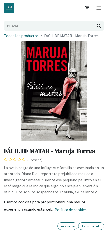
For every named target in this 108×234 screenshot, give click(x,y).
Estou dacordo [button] (91, 226)
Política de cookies (71, 209)
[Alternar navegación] (99, 7)
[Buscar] (99, 26)
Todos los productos (21, 35)
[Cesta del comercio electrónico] (87, 8)
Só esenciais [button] (67, 226)
